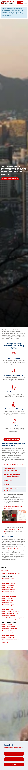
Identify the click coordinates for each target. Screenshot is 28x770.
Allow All (14, 753)
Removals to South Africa (9, 620)
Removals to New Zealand (10, 613)
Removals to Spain (7, 624)
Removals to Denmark (8, 590)
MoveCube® (4, 571)
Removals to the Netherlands (10, 611)
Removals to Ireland (8, 600)
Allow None (14, 759)
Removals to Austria (8, 581)
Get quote (20, 2)
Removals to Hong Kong (9, 596)
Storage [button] (6, 484)
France (3, 567)
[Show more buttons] (24, 522)
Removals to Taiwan (8, 631)
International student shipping (10, 640)
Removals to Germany (8, 594)
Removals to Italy (7, 603)
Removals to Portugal (8, 616)
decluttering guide (13, 548)
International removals (8, 576)
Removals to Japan (8, 605)
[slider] (14, 522)
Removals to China (7, 587)
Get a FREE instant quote (10, 179)
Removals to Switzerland (9, 629)
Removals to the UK (8, 635)
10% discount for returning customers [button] (12, 489)
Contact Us (4, 642)
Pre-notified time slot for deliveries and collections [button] (12, 475)
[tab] (14, 469)
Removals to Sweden (8, 626)
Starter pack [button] (8, 480)
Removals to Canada (8, 585)
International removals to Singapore (13, 618)
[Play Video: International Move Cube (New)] (14, 515)
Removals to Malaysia (8, 609)
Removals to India (7, 598)
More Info (14, 764)
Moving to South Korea (9, 622)
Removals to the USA (8, 637)
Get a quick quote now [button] (12, 439)
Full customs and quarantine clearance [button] (11, 469)
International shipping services (10, 573)
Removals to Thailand (8, 633)
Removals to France (8, 592)
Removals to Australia (8, 579)
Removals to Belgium (8, 583)
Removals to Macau (8, 607)
